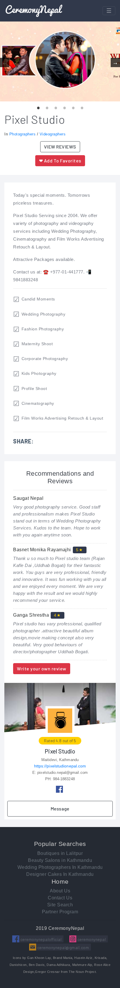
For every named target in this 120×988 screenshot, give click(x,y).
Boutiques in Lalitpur (60, 853)
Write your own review (41, 668)
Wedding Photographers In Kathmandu (60, 867)
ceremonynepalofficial (40, 939)
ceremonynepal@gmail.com (62, 947)
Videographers (53, 134)
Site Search (60, 904)
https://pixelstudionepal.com (60, 766)
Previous (4, 62)
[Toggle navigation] (109, 10)
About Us (60, 890)
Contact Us (60, 897)
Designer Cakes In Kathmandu (60, 874)
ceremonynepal (91, 939)
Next (115, 62)
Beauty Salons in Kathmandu (60, 860)
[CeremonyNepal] (34, 10)
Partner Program (60, 911)
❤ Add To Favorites (60, 160)
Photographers (22, 134)
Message (60, 808)
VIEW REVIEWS (60, 146)
